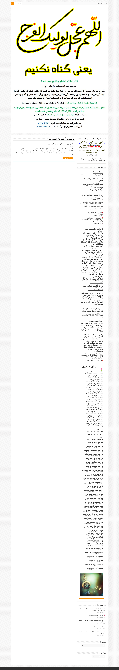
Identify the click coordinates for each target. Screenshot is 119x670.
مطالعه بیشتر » (68, 158)
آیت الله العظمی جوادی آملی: (97, 626)
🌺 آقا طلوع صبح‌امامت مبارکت (97, 615)
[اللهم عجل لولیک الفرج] (59, 42)
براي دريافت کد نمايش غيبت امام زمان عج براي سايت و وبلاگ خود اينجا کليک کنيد (92, 159)
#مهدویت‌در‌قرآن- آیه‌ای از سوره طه (58, 144)
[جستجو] (12, 3)
